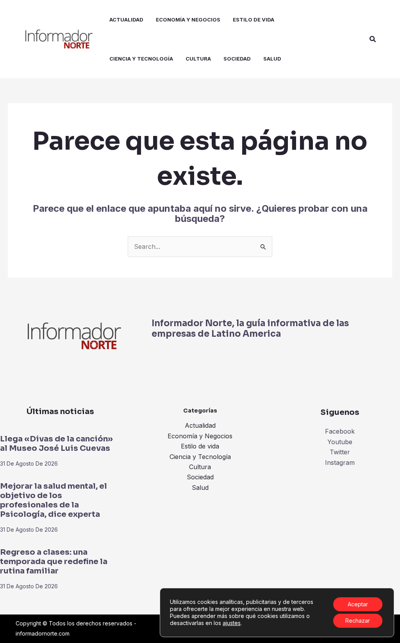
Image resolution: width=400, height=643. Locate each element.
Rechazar (357, 620)
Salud (200, 487)
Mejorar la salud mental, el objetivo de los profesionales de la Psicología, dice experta (53, 500)
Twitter (340, 452)
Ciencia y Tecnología (200, 457)
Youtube (339, 442)
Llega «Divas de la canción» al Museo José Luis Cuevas (56, 443)
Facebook (340, 431)
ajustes (232, 623)
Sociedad (200, 477)
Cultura (200, 467)
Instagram (340, 462)
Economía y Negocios (200, 436)
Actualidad (200, 425)
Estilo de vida (200, 446)
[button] (373, 39)
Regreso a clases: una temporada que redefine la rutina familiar (53, 561)
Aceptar (358, 604)
